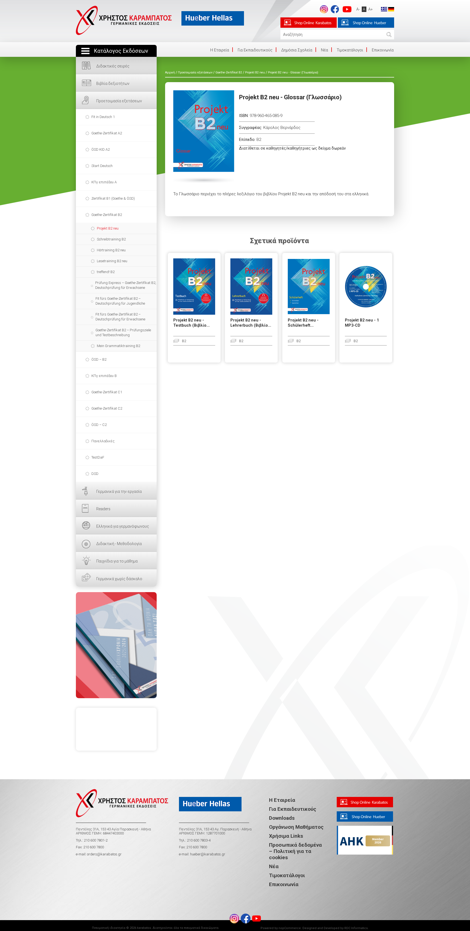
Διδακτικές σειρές (112, 66)
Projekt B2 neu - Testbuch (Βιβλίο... (191, 323)
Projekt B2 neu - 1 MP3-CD (362, 323)
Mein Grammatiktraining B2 (118, 346)
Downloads (282, 818)
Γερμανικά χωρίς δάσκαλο (119, 579)
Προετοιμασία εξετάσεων (119, 101)
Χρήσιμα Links (286, 836)
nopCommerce (290, 928)
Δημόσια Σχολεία (296, 50)
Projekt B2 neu (108, 228)
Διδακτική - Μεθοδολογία (119, 544)
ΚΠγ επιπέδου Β (104, 376)
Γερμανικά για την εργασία (119, 491)
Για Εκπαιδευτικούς (255, 50)
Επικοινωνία (383, 50)
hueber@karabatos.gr (207, 854)
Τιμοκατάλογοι (350, 50)
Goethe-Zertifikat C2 (106, 408)
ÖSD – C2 (99, 425)
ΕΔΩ (116, 645)
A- (358, 9)
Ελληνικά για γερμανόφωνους (122, 526)
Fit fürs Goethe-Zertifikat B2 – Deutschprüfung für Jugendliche (120, 300)
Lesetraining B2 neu (112, 261)
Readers (103, 509)
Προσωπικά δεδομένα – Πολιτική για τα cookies (295, 851)
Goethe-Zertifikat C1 (106, 392)
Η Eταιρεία (219, 50)
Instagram (324, 9)
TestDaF (97, 457)
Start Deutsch (102, 166)
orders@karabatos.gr (104, 854)
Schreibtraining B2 (111, 239)
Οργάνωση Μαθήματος (296, 827)
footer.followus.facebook (335, 9)
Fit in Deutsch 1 (103, 117)
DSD (94, 474)
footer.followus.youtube (347, 9)
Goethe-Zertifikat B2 (106, 215)
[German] (391, 9)
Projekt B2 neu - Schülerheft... (303, 323)
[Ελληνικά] (384, 9)
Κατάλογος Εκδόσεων (121, 51)
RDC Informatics (356, 928)
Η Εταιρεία (282, 800)
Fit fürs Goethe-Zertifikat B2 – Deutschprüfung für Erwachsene (120, 316)
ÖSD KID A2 (100, 149)
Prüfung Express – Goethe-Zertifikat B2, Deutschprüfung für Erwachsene (125, 285)
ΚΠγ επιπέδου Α (104, 182)
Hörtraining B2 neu (111, 250)
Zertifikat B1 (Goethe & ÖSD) (113, 198)
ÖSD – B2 (98, 359)
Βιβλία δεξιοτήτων (112, 83)
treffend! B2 (106, 272)
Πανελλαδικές (103, 441)
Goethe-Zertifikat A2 (106, 133)
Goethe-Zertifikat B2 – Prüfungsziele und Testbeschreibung (123, 332)
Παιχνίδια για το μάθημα (117, 561)
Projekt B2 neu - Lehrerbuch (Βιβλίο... (250, 323)
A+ (370, 9)
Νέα (324, 50)
